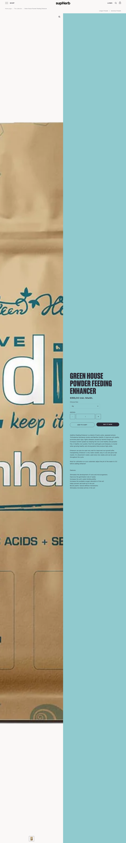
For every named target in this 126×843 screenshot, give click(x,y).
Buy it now (107, 424)
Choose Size (74, 402)
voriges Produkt (103, 11)
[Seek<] (116, 3)
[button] (98, 416)
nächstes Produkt (116, 11)
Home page (8, 8)
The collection (18, 8)
